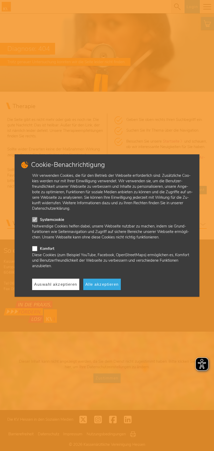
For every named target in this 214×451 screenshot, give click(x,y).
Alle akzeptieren (102, 284)
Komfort (47, 248)
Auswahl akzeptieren (55, 284)
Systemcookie (52, 219)
